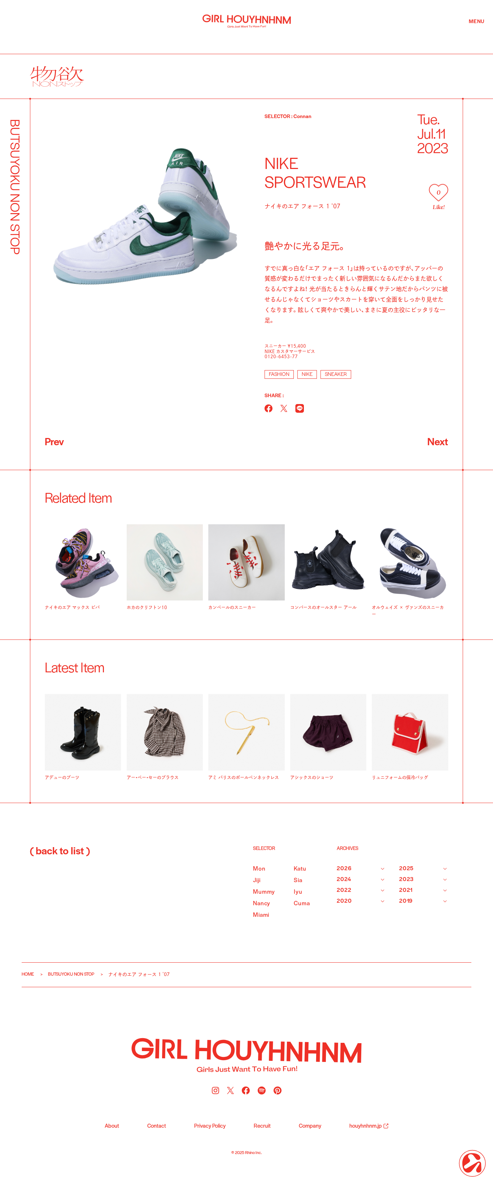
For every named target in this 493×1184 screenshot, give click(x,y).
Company (310, 1126)
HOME (28, 974)
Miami (261, 915)
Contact (156, 1126)
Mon (259, 869)
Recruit (262, 1126)
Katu (300, 869)
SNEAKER (336, 374)
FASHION (279, 374)
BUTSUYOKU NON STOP (71, 974)
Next (437, 442)
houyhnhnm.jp (365, 1126)
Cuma (302, 904)
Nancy (261, 904)
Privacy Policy (210, 1126)
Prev (54, 442)
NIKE (307, 374)
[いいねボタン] (438, 192)
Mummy (264, 892)
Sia (298, 880)
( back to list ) (60, 851)
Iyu (298, 892)
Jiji (256, 880)
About (112, 1126)
